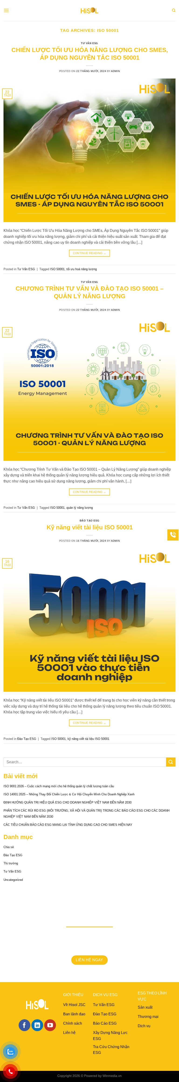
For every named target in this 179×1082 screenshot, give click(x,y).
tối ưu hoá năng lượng (81, 269)
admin (115, 71)
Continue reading (89, 253)
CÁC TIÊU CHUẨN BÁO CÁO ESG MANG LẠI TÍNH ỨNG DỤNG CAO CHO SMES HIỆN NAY (67, 824)
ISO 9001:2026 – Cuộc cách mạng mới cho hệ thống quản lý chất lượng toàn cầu (58, 786)
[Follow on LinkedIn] (37, 1025)
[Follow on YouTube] (50, 1025)
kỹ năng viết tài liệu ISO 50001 (88, 739)
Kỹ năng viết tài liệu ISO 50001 (90, 527)
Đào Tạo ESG (89, 520)
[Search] (174, 10)
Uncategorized (13, 880)
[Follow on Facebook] (24, 1025)
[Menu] (6, 10)
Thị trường (10, 863)
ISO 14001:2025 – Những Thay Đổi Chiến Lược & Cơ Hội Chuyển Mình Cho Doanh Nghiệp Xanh (68, 794)
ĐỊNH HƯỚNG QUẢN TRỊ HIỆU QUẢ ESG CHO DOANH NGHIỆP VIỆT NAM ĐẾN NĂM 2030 (67, 802)
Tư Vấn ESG (89, 43)
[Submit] (171, 762)
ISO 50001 (57, 269)
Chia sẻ (8, 847)
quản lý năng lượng (79, 507)
